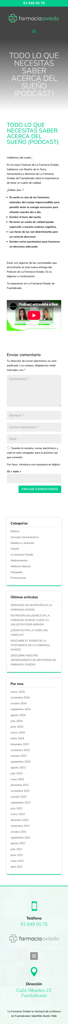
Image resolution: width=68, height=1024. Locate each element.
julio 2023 (16, 773)
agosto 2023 (18, 767)
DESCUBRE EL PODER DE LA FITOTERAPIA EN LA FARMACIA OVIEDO (30, 645)
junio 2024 (17, 726)
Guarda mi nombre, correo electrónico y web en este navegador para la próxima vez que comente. (32, 452)
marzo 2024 (18, 732)
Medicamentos (19, 560)
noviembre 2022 (20, 791)
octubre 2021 (18, 832)
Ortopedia (16, 572)
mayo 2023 (17, 779)
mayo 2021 (17, 861)
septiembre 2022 (20, 802)
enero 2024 (17, 738)
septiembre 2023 (20, 762)
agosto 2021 (18, 843)
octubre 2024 (18, 703)
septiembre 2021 (20, 837)
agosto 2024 (18, 715)
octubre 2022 (18, 797)
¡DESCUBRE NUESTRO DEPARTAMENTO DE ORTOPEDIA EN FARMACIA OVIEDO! (33, 660)
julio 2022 (16, 808)
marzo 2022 (18, 814)
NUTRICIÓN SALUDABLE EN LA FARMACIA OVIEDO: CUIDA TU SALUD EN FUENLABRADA (30, 620)
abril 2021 (16, 867)
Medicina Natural (20, 566)
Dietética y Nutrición (22, 543)
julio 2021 (16, 849)
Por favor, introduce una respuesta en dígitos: (33, 464)
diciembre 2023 (20, 744)
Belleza (15, 531)
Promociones (18, 578)
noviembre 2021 (20, 826)
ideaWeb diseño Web (44, 1016)
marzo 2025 (18, 692)
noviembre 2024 (20, 697)
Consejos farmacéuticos (25, 537)
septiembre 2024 (20, 709)
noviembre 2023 (20, 750)
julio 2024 (16, 721)
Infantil (15, 549)
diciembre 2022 (20, 785)
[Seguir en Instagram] (34, 956)
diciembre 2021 (20, 820)
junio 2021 (17, 855)
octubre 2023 (18, 756)
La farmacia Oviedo (22, 554)
